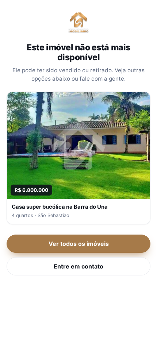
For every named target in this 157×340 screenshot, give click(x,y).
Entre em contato (78, 266)
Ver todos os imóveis (79, 243)
